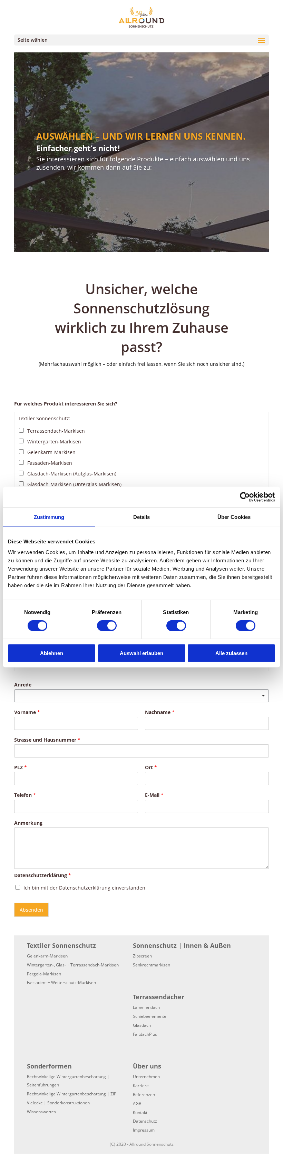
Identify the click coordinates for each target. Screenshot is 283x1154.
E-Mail (154, 795)
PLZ (20, 767)
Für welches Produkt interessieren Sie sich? (65, 404)
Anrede (22, 685)
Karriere (141, 1085)
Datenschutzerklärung (42, 875)
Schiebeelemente (149, 1016)
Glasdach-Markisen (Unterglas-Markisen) (74, 484)
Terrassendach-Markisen (56, 431)
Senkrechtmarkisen (151, 965)
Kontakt (140, 1112)
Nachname (160, 712)
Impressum (144, 1130)
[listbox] (141, 695)
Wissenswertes (41, 1112)
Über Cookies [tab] (234, 517)
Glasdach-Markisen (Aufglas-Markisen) (71, 473)
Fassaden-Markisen (49, 463)
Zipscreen (142, 956)
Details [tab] (141, 517)
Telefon (25, 795)
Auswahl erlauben (141, 653)
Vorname (27, 712)
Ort (151, 767)
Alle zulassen (231, 653)
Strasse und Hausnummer (47, 740)
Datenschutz (145, 1121)
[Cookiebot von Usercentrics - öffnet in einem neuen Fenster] (245, 497)
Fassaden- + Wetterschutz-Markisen (61, 982)
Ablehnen (51, 653)
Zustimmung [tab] (49, 517)
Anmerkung (28, 823)
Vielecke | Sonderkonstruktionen (58, 1103)
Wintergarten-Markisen (54, 441)
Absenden (31, 909)
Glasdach (142, 1025)
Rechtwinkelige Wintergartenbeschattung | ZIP (71, 1094)
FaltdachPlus (145, 1034)
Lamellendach (146, 1007)
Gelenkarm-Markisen (51, 452)
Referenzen (144, 1094)
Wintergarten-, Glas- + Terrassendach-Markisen (73, 965)
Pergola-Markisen (44, 974)
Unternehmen (146, 1077)
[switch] (107, 625)
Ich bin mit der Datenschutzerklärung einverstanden (84, 887)
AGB (137, 1103)
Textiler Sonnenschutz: (44, 418)
